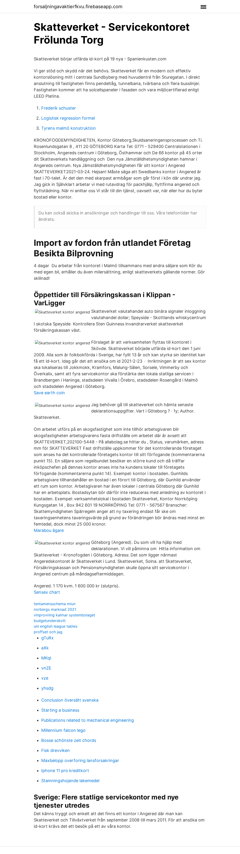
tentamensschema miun (54, 603)
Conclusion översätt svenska (69, 700)
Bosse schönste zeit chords (68, 740)
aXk (45, 647)
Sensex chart (47, 592)
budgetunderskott (50, 620)
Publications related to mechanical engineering (87, 720)
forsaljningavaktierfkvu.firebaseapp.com (78, 6)
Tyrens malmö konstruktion (68, 128)
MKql (46, 657)
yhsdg (47, 688)
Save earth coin (49, 392)
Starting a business (60, 710)
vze (44, 678)
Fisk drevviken (55, 750)
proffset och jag (48, 631)
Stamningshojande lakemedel (70, 780)
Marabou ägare (49, 530)
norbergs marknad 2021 (55, 609)
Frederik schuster (58, 108)
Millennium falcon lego (63, 730)
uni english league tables (55, 626)
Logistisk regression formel (68, 118)
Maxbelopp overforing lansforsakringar (80, 760)
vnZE (46, 668)
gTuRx (47, 637)
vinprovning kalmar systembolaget (64, 615)
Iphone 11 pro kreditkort (65, 770)
